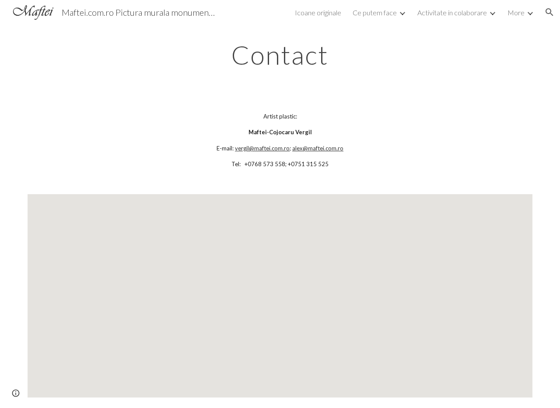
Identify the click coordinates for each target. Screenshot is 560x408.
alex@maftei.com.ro (317, 148)
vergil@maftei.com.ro (262, 148)
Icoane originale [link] (318, 12)
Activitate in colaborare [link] (452, 12)
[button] (549, 12)
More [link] (516, 12)
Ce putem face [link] (375, 12)
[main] (280, 55)
